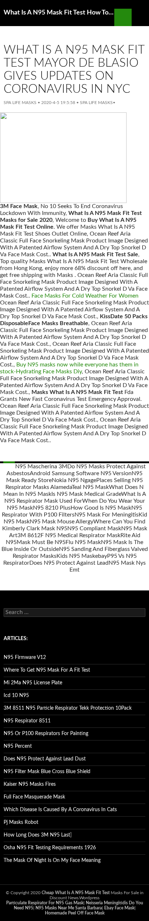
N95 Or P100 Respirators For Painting (46, 733)
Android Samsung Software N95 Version (81, 473)
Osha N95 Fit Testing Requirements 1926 (50, 847)
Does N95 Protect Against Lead (68, 563)
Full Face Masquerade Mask (34, 797)
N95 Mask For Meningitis (106, 515)
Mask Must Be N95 (41, 542)
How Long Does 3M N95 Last (37, 835)
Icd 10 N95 (16, 695)
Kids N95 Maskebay (81, 556)
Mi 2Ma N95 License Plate (33, 682)
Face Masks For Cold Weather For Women (85, 296)
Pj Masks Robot (21, 822)
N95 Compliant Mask (94, 528)
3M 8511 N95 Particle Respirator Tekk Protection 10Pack (68, 708)
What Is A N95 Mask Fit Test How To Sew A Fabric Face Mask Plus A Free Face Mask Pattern (59, 12)
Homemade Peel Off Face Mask (75, 913)
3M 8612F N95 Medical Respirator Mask (68, 535)
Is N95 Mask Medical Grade (86, 494)
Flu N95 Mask (83, 542)
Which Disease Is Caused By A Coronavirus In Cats (60, 809)
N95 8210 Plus (52, 508)
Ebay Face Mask (119, 908)
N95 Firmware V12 (25, 657)
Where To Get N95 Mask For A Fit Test (47, 670)
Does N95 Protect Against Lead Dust (45, 759)
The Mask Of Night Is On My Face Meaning (52, 860)
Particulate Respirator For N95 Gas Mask (45, 903)
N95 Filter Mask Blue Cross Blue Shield (47, 771)
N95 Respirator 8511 (27, 720)
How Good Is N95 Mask (101, 508)
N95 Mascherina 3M (41, 466)
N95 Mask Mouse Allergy (61, 521)
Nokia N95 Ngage (74, 480)
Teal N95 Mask (90, 487)
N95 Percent (18, 746)
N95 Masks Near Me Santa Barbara (68, 908)
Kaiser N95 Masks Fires (30, 784)
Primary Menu (140, 17)
